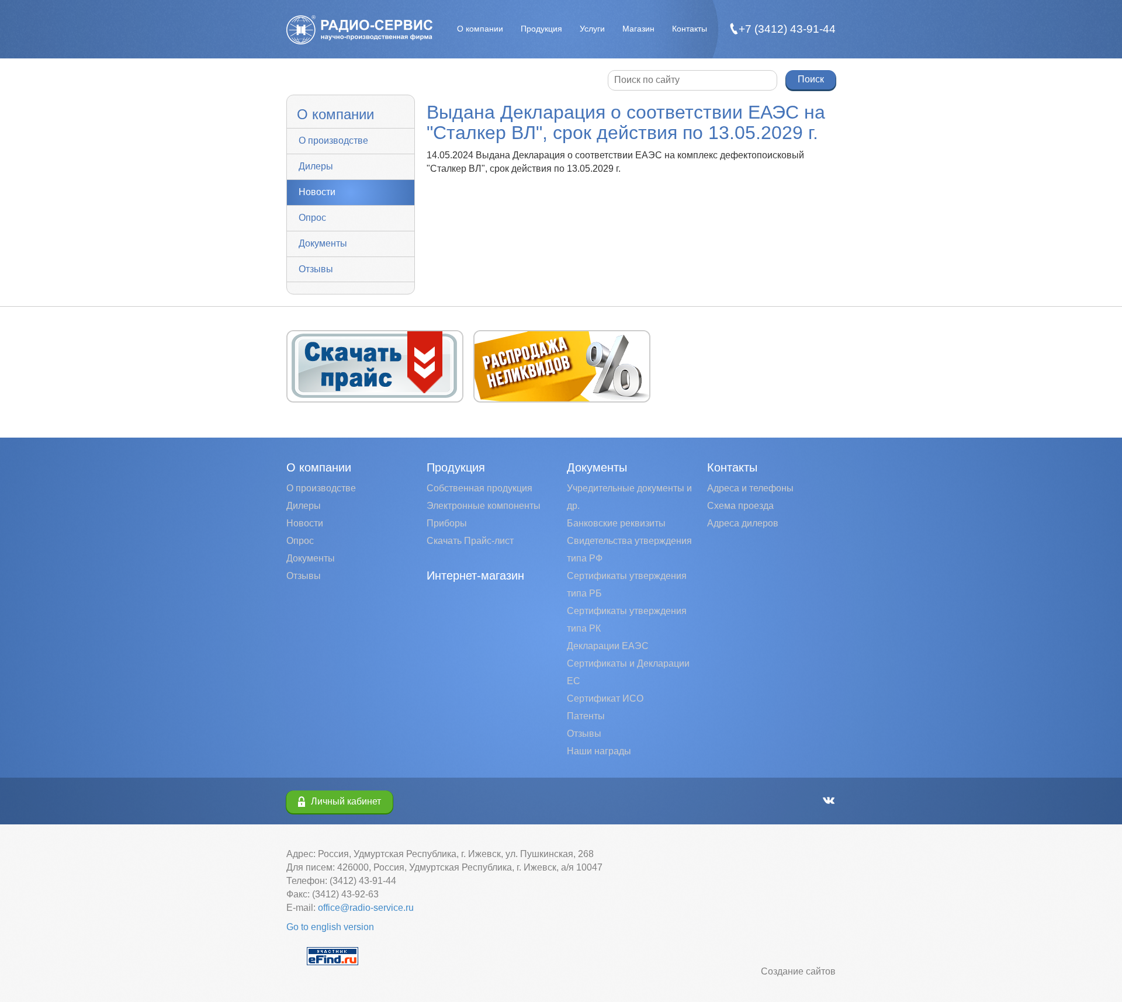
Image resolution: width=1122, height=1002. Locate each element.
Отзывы (316, 269)
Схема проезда (740, 506)
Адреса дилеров (742, 523)
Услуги (592, 28)
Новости (317, 192)
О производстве (333, 140)
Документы (323, 243)
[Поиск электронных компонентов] (332, 956)
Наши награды (599, 751)
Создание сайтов (798, 971)
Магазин (638, 28)
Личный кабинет (346, 801)
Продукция (541, 28)
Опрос (312, 218)
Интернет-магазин (475, 575)
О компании (480, 28)
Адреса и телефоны (750, 488)
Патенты (586, 716)
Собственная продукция (479, 488)
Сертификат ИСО (605, 698)
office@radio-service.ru (366, 908)
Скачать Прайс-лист (470, 541)
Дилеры (316, 166)
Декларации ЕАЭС (608, 646)
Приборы (447, 523)
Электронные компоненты (484, 506)
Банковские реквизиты (616, 523)
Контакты (689, 28)
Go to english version (330, 927)
